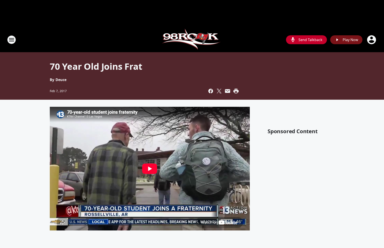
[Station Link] (192, 39)
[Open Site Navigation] (11, 39)
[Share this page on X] (219, 91)
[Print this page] (236, 91)
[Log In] (372, 39)
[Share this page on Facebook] (211, 91)
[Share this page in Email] (227, 91)
